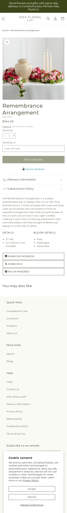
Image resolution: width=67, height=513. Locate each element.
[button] (48, 18)
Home (5, 30)
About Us (12, 333)
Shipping (6, 126)
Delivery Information (18, 404)
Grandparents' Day (17, 311)
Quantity (7, 130)
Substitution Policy (17, 426)
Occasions (12, 318)
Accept (32, 488)
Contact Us (13, 389)
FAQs (10, 381)
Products (12, 325)
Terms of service (16, 433)
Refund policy (14, 418)
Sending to (13, 142)
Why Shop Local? (16, 396)
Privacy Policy (31, 480)
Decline (31, 496)
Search (10, 353)
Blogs (10, 361)
